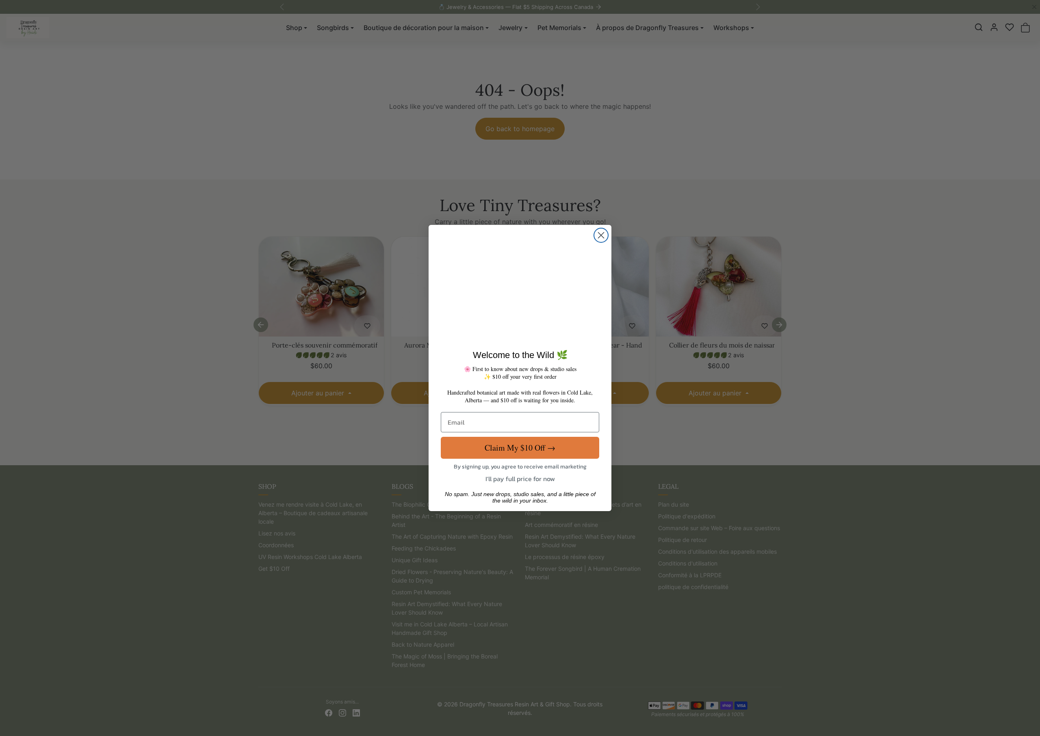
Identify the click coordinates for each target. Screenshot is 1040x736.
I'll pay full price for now (520, 478)
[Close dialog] (601, 235)
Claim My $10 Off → (520, 447)
